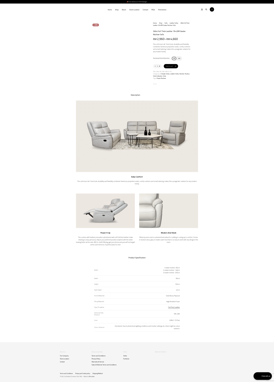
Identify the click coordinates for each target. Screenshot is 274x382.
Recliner (181, 74)
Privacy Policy (96, 359)
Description (135, 94)
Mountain (92, 376)
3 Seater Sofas (165, 74)
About (124, 10)
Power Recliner (161, 78)
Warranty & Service (98, 362)
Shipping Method (97, 373)
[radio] (174, 58)
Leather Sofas (174, 23)
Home (110, 10)
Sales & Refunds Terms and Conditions (104, 365)
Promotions (162, 10)
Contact (145, 10)
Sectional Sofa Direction (161, 58)
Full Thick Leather (174, 307)
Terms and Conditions (99, 356)
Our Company (64, 356)
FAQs (153, 10)
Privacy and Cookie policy (82, 373)
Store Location (134, 10)
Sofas (125, 356)
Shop (117, 10)
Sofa (166, 23)
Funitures (126, 359)
